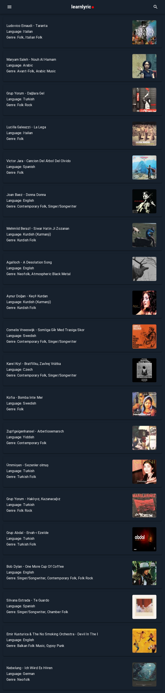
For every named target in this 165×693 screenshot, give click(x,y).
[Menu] (9, 7)
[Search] (155, 7)
